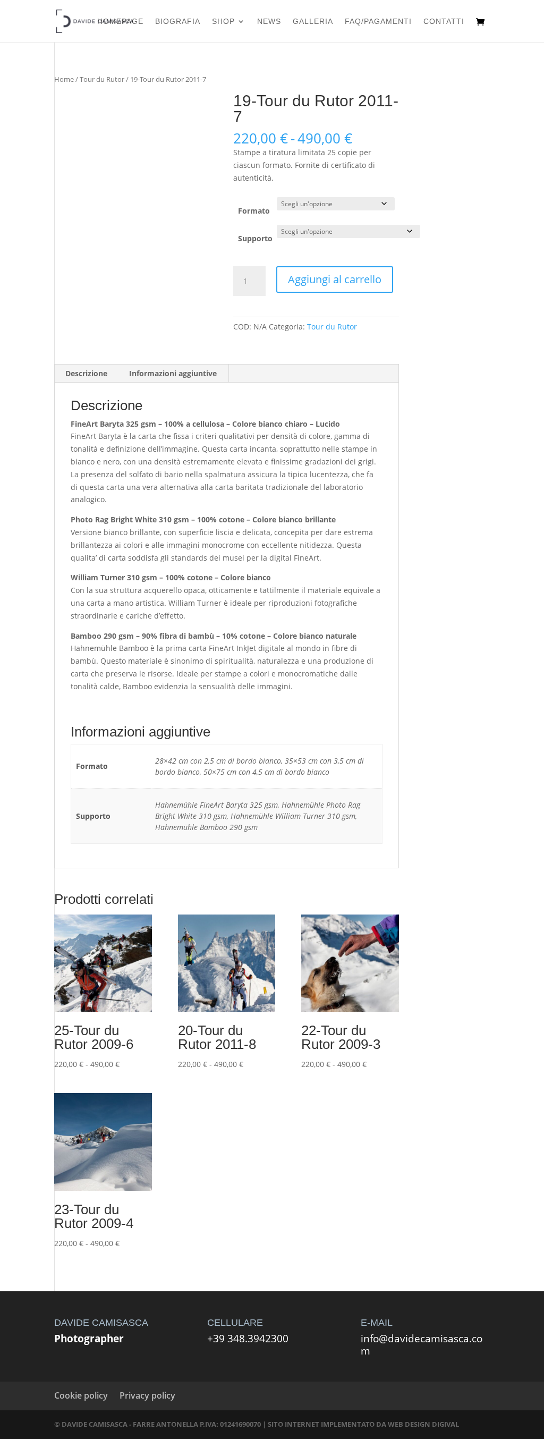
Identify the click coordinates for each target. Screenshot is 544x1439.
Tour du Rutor (102, 79)
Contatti (443, 22)
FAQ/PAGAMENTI (378, 22)
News (269, 22)
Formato (254, 211)
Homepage (120, 22)
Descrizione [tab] (86, 373)
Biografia (177, 22)
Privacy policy (147, 1395)
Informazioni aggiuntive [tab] (173, 373)
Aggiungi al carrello (334, 279)
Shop (223, 22)
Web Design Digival (423, 1424)
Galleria (313, 22)
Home (64, 79)
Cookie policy (81, 1395)
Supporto (255, 238)
